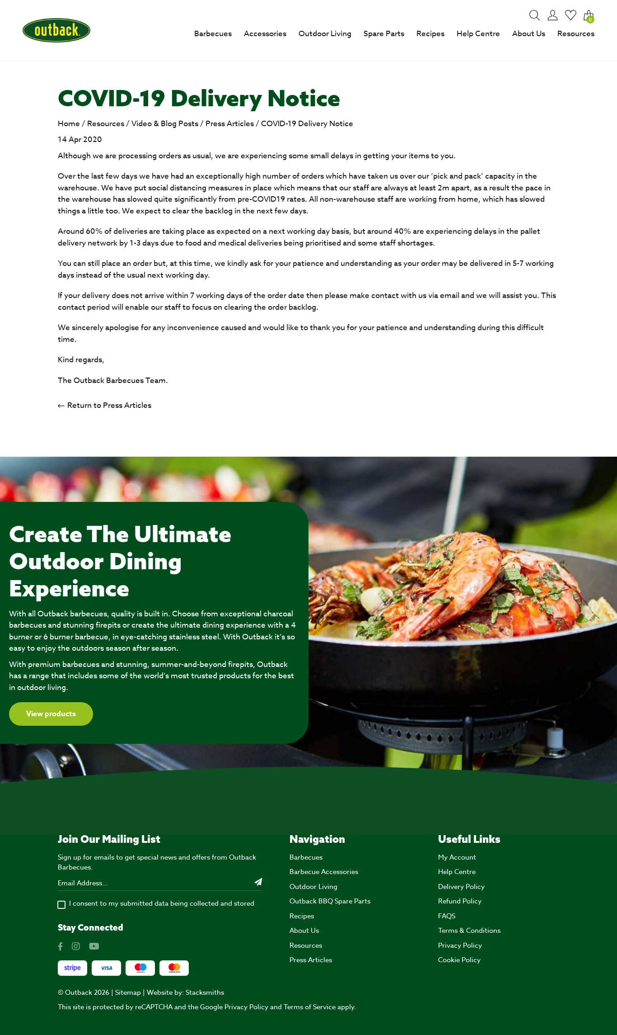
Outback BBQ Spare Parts (330, 901)
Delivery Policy (461, 887)
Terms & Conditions (469, 931)
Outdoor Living (325, 33)
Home (69, 123)
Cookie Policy (459, 960)
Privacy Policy (460, 945)
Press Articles (230, 123)
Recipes (430, 33)
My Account (457, 857)
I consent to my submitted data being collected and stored (161, 903)
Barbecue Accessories (324, 872)
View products (51, 714)
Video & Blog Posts (164, 123)
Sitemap (128, 992)
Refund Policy (459, 901)
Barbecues (213, 33)
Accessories (265, 33)
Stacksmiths (205, 992)
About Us (528, 33)
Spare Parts (384, 33)
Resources (575, 33)
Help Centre (478, 33)
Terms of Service (310, 1007)
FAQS (446, 916)
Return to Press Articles (108, 405)
